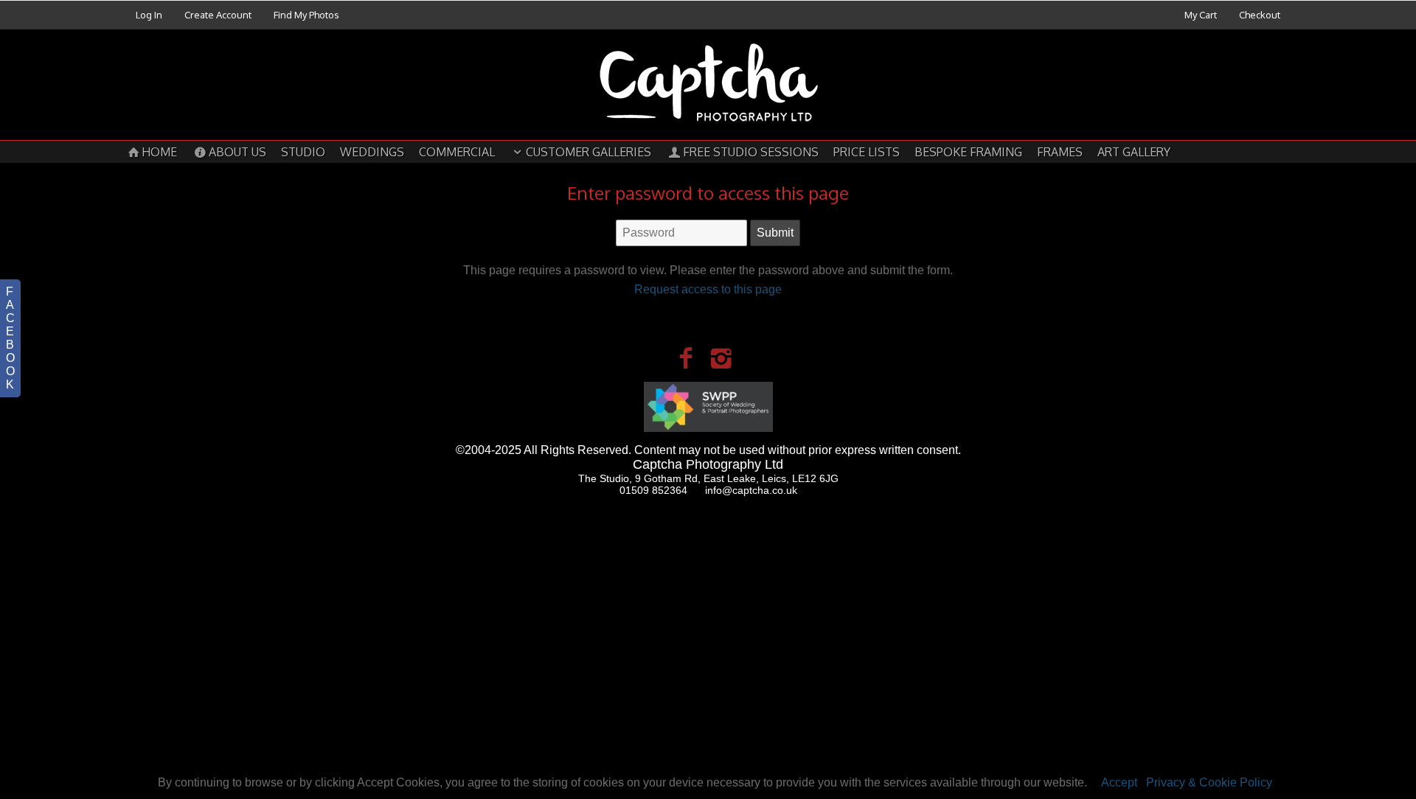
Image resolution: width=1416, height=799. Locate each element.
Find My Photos (306, 15)
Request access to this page (708, 289)
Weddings (372, 151)
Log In (149, 15)
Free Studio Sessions (751, 151)
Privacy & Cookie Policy (1209, 782)
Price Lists (866, 151)
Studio (303, 151)
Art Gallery (1133, 151)
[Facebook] (685, 358)
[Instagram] (721, 358)
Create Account (217, 15)
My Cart (1201, 15)
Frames (1060, 151)
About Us (237, 151)
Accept (1119, 782)
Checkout (1259, 15)
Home (159, 151)
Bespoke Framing (968, 151)
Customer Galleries (588, 151)
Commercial (457, 151)
